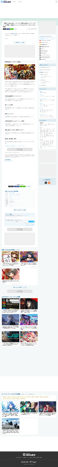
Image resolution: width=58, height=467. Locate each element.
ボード (49, 109)
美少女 (41, 132)
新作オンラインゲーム (48, 76)
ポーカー (44, 109)
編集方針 (31, 457)
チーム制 (51, 141)
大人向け (47, 130)
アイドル (44, 134)
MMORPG (41, 92)
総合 (42, 38)
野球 (44, 104)
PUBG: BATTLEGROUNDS (45, 57)
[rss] (49, 183)
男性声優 (43, 131)
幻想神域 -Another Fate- (45, 46)
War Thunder (43, 59)
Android (44, 82)
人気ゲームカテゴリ (44, 65)
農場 (53, 135)
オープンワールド (42, 141)
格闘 (53, 96)
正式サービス (42, 124)
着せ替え (50, 115)
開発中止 (41, 125)
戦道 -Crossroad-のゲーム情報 (19, 209)
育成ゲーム (41, 396)
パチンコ (50, 110)
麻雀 (40, 110)
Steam (42, 77)
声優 (40, 131)
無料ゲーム (4, 396)
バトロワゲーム (28, 396)
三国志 (49, 133)
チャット (46, 116)
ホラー (41, 134)
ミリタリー (41, 133)
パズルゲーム (14, 398)
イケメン (49, 134)
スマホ (53, 38)
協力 (48, 141)
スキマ (41, 144)
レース (49, 104)
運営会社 (41, 457)
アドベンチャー (42, 116)
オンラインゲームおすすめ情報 (11, 394)
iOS (41, 82)
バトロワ (49, 146)
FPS (45, 96)
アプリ (41, 140)
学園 (52, 133)
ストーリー (50, 131)
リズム (41, 115)
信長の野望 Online (44, 44)
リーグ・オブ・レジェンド (45, 55)
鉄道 (51, 135)
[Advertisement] (29, 10)
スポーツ (41, 103)
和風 (44, 135)
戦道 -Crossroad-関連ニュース (11, 250)
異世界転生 (47, 135)
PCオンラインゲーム (44, 74)
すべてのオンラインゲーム (45, 67)
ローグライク (50, 144)
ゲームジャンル (43, 89)
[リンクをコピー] (15, 29)
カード (41, 109)
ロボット (50, 132)
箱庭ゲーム (37, 396)
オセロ (47, 110)
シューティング (42, 96)
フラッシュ (53, 146)
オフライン (41, 146)
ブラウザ (11, 198)
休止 (54, 124)
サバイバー (45, 146)
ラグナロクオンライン (44, 42)
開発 (52, 124)
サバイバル (41, 135)
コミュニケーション (46, 115)
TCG (46, 109)
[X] (46, 183)
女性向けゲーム (23, 398)
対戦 (46, 141)
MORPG (45, 92)
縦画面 (44, 144)
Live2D (41, 147)
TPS (47, 96)
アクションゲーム (22, 396)
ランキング (42, 76)
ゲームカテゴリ (43, 120)
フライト (50, 96)
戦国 (47, 133)
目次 (6, 38)
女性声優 (47, 131)
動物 (47, 134)
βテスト (46, 124)
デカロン (42, 48)
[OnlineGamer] (29, 455)
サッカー (41, 104)
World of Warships (44, 50)
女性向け (41, 130)
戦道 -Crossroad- (14, 33)
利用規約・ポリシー (26, 457)
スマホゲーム (43, 80)
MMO (43, 145)
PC (47, 38)
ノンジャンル (42, 114)
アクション (42, 95)
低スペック (47, 140)
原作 (44, 130)
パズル (52, 109)
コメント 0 (35, 29)
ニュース (19, 1)
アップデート (7, 266)
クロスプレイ (49, 145)
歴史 (10, 196)
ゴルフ (47, 104)
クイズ (50, 116)
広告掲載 (37, 457)
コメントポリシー (26, 215)
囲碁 (42, 110)
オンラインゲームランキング (45, 36)
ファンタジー (45, 132)
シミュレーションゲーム (13, 194)
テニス (52, 104)
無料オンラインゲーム (44, 72)
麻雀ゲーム (18, 398)
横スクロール (52, 140)
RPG (41, 91)
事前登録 (49, 124)
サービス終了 (11, 200)
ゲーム (14, 1)
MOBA (41, 101)
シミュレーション (43, 98)
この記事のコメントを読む (20, 42)
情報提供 (34, 457)
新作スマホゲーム (47, 81)
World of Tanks (43, 52)
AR (45, 145)
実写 (53, 131)
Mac (44, 77)
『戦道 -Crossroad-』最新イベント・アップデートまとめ (15, 145)
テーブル (41, 108)
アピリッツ (11, 205)
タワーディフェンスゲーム (7, 398)
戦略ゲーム (18, 194)
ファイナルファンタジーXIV (45, 40)
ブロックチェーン (51, 130)
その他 (53, 116)
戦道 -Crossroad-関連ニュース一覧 (19, 287)
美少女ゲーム (46, 396)
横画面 (47, 144)
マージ (41, 145)
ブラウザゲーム (43, 85)
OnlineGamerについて (19, 457)
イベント (4, 266)
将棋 (45, 110)
